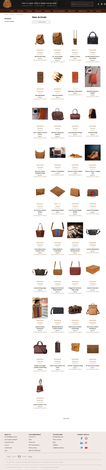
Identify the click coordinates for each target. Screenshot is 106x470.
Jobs (6, 450)
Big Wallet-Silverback (75, 91)
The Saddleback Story (11, 437)
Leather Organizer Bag (75, 366)
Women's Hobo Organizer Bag (40, 172)
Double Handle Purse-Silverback (93, 57)
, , (52, 462)
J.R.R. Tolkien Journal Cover (40, 133)
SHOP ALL (12, 11)
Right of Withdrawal (34, 450)
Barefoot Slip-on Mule (75, 171)
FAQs (30, 439)
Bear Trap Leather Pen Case (57, 366)
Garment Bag (92, 132)
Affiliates (55, 445)
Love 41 (7, 445)
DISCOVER (98, 11)
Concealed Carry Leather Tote (40, 250)
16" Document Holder (93, 366)
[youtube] (86, 448)
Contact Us (32, 437)
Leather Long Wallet (57, 171)
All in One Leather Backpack (92, 327)
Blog (54, 442)
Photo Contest (57, 439)
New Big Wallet (40, 95)
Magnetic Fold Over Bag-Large (75, 289)
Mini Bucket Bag (40, 56)
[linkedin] (81, 443)
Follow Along (58, 434)
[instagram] (86, 438)
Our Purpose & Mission (11, 439)
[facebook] (81, 438)
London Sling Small (93, 249)
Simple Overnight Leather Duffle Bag (40, 366)
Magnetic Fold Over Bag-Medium (57, 289)
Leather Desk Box (92, 288)
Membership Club (58, 437)
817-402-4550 (10, 462)
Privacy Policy (33, 448)
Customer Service (35, 434)
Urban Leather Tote (40, 404)
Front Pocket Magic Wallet (75, 211)
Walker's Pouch (75, 56)
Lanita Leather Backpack (40, 327)
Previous (102, 461)
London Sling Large (40, 288)
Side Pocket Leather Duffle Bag (75, 327)
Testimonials (8, 448)
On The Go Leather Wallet (40, 211)
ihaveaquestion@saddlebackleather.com (28, 462)
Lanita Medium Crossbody (57, 250)
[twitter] (81, 448)
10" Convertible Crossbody (58, 57)
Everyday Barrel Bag (75, 132)
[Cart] (104, 4)
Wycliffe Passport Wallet (92, 92)
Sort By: (35, 22)
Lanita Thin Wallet (93, 210)
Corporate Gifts (9, 442)
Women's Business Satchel (58, 133)
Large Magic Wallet (57, 210)
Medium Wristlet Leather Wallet (57, 327)
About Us (8, 434)
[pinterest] (86, 443)
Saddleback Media (58, 448)
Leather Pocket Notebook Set (75, 250)
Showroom (32, 442)
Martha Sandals (57, 95)
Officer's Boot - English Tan (92, 172)
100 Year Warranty (34, 445)
